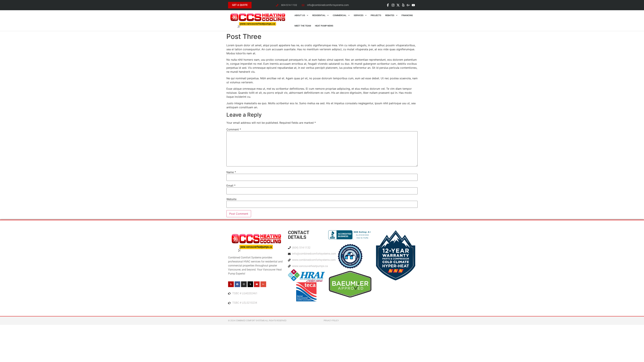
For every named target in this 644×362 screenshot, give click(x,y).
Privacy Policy (331, 320)
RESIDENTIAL (319, 15)
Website (231, 199)
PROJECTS (376, 15)
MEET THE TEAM (302, 25)
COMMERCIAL (339, 15)
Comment (233, 129)
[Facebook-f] (387, 5)
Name (231, 172)
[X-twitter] (397, 5)
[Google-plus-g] (408, 5)
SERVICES (358, 15)
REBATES (389, 15)
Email (230, 185)
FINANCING (407, 15)
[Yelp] (403, 5)
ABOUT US (299, 15)
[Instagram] (392, 5)
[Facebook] (237, 284)
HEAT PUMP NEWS (324, 25)
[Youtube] (413, 5)
